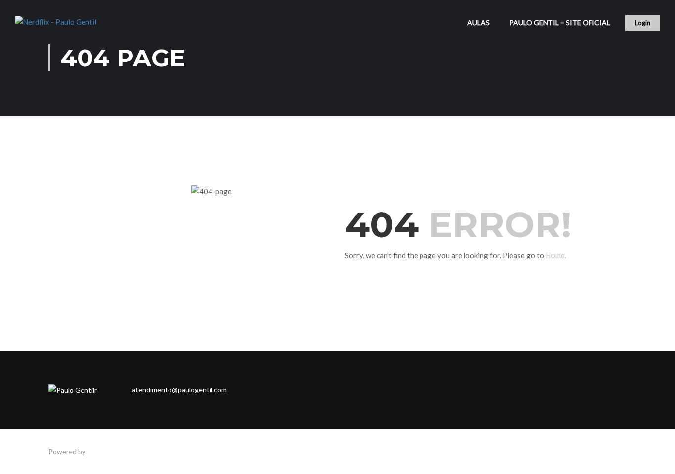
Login (642, 23)
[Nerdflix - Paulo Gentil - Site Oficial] (64, 27)
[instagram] (275, 390)
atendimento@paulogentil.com (179, 390)
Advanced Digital (113, 451)
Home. (556, 255)
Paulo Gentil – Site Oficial (559, 22)
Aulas (478, 22)
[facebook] (254, 390)
